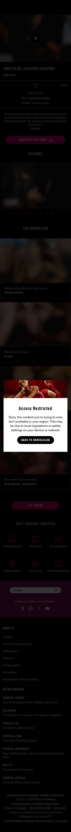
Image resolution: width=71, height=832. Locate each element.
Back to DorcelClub (35, 440)
